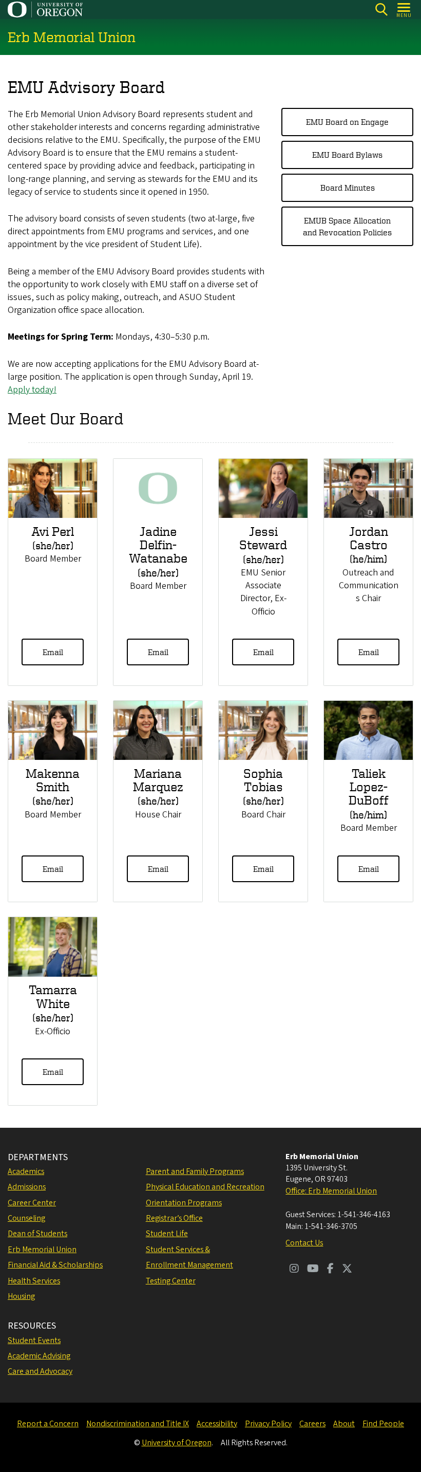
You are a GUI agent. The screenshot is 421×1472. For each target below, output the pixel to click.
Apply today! (32, 389)
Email (53, 652)
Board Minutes (347, 187)
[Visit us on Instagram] (294, 1269)
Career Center (32, 1202)
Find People (383, 1423)
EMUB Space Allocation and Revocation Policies (347, 226)
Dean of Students (37, 1233)
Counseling (26, 1218)
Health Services (34, 1281)
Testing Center (171, 1281)
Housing (21, 1296)
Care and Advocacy (40, 1371)
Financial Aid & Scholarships (55, 1265)
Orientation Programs (184, 1202)
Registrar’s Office (174, 1218)
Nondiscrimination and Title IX (137, 1423)
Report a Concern (48, 1423)
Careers (312, 1423)
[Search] (381, 9)
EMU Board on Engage (347, 121)
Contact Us (304, 1243)
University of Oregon (177, 1442)
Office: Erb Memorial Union (331, 1191)
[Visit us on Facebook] (330, 1269)
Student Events (34, 1340)
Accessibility (217, 1423)
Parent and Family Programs (195, 1171)
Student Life (167, 1233)
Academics (26, 1171)
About (344, 1423)
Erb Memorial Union (42, 1249)
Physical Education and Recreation (205, 1186)
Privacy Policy (268, 1423)
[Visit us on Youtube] (313, 1269)
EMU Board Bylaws (347, 154)
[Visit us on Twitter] (347, 1269)
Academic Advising (39, 1356)
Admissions (27, 1186)
